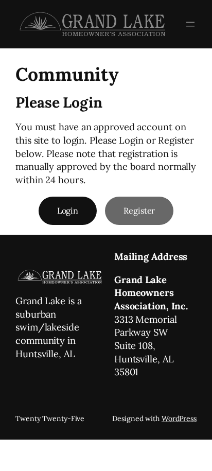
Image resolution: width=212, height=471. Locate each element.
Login (68, 210)
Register (139, 210)
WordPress (179, 418)
